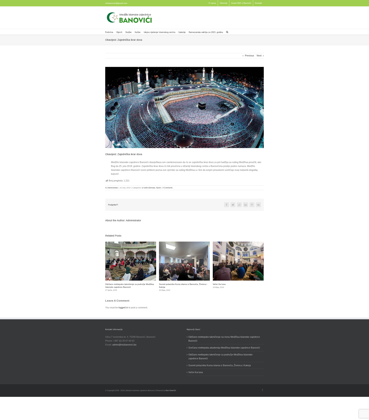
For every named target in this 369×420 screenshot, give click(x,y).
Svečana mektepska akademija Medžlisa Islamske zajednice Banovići (224, 347)
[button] (227, 32)
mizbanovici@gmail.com (116, 3)
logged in (123, 307)
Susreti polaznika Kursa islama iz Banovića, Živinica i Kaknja (219, 365)
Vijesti (158, 188)
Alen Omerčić (170, 390)
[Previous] (107, 266)
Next (259, 55)
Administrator (113, 188)
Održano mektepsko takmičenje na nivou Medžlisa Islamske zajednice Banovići (224, 339)
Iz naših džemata (148, 188)
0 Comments (168, 188)
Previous (249, 55)
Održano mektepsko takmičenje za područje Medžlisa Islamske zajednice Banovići (220, 356)
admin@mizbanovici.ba (124, 344)
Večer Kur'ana (165, 284)
